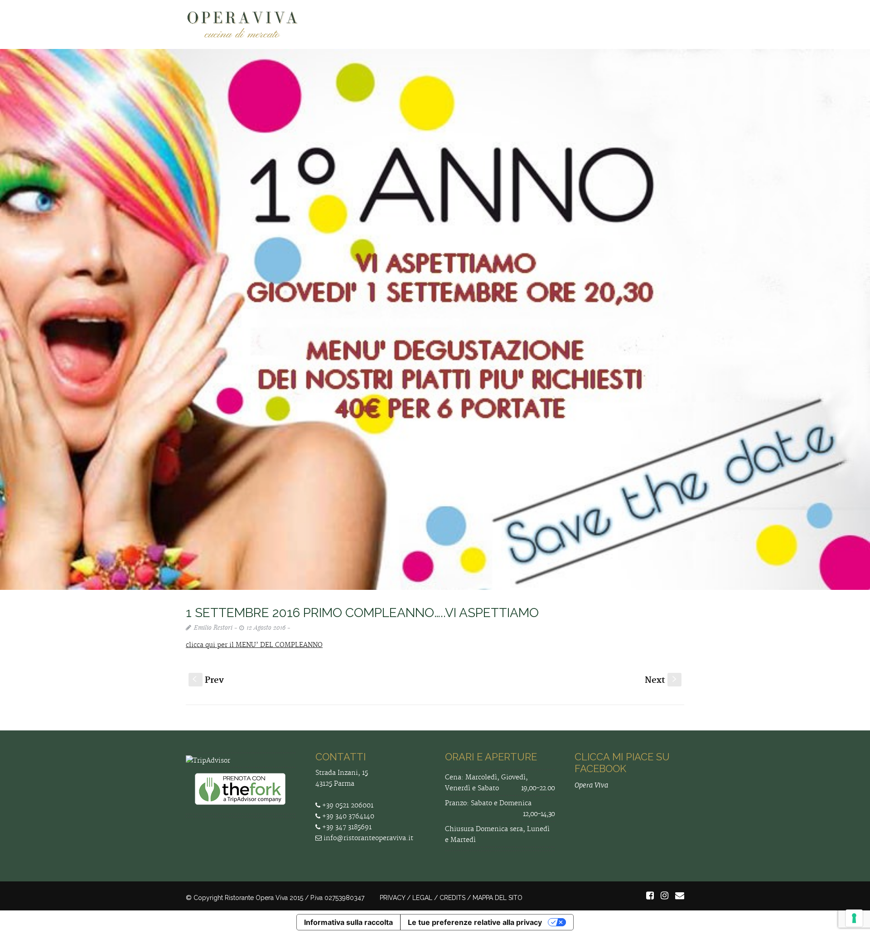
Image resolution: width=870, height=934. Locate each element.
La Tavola (509, 26)
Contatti (664, 26)
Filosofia (404, 26)
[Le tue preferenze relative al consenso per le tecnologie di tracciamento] (854, 918)
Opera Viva (591, 785)
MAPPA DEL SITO (497, 897)
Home (363, 26)
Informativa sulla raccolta (348, 922)
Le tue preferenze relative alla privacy (475, 922)
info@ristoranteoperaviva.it (367, 838)
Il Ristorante (455, 26)
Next (661, 680)
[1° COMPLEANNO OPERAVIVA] (435, 319)
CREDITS (452, 897)
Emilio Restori (213, 627)
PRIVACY (392, 897)
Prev (208, 680)
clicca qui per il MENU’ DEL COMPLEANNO (254, 645)
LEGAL (422, 897)
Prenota (555, 26)
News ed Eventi (609, 26)
